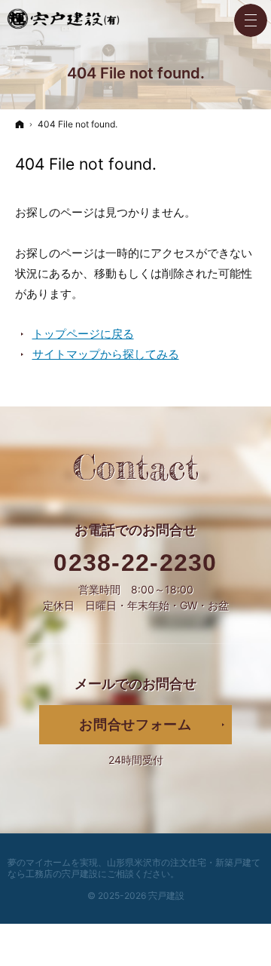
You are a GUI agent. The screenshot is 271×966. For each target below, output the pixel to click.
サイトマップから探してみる (105, 354)
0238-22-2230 (135, 562)
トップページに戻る (83, 334)
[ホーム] (19, 124)
